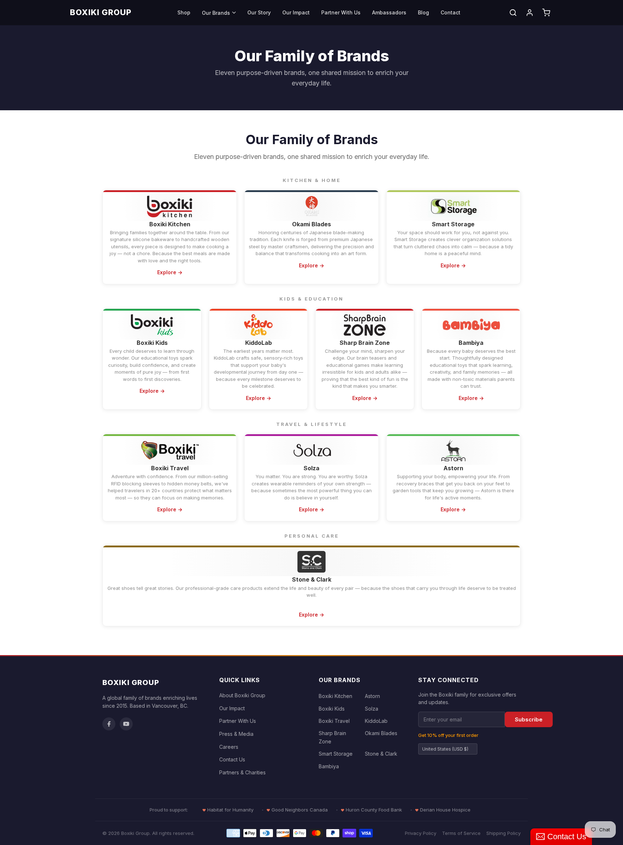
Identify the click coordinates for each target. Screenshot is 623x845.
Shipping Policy (503, 833)
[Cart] (546, 12)
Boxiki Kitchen (335, 696)
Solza (371, 709)
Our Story (259, 12)
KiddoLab (376, 721)
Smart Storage (336, 754)
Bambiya (329, 766)
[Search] (513, 12)
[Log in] (529, 12)
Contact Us (232, 759)
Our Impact (296, 12)
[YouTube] (126, 723)
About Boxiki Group (242, 695)
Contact (450, 12)
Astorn (372, 696)
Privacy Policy (420, 833)
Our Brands (216, 13)
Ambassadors (389, 12)
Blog (423, 12)
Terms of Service (461, 833)
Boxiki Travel (334, 721)
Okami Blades (381, 733)
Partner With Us (341, 12)
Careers (228, 747)
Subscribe (529, 719)
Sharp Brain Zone (332, 737)
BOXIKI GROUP (101, 12)
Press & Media (236, 734)
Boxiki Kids (332, 709)
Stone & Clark (381, 754)
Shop (183, 12)
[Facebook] (108, 723)
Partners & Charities (242, 772)
